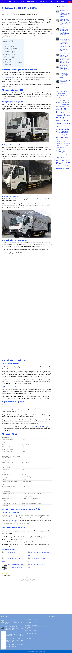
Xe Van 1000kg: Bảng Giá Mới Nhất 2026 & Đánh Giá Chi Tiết (65, 68)
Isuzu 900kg (66, 98)
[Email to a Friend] (26, 580)
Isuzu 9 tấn (61, 98)
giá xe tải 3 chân (59, 95)
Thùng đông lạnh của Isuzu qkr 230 (11, 53)
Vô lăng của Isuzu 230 (9, 57)
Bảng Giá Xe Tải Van (30, 617)
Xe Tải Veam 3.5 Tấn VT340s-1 (42, 552)
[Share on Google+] (31, 580)
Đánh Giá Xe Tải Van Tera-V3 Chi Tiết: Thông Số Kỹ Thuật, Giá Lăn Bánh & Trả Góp (65, 22)
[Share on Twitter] (23, 580)
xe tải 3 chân (61, 126)
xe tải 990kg (62, 141)
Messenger (3, 643)
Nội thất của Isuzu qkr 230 (9, 54)
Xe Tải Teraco (40, 1)
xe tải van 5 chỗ (61, 166)
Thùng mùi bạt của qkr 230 (10, 49)
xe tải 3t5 (63, 132)
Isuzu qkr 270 (59, 100)
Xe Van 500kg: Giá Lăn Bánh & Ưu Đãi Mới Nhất (65, 55)
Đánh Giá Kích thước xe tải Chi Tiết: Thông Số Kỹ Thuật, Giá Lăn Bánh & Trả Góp (65, 40)
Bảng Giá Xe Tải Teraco (31, 620)
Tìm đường (3, 634)
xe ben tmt (64, 106)
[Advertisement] (63, 192)
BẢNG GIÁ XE (54, 1)
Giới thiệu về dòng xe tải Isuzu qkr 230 (12, 45)
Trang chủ (5, 14)
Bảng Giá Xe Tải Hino (30, 638)
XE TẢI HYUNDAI (21, 1)
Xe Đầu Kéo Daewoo (39, 558)
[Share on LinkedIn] (33, 580)
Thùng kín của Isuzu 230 (9, 51)
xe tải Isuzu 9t (60, 145)
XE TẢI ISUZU (30, 1)
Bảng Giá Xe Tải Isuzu (30, 633)
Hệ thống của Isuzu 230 (9, 56)
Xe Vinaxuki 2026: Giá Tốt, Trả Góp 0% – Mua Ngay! (64, 61)
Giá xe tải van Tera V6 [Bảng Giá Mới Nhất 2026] (64, 75)
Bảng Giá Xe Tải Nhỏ (30, 622)
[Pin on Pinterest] (28, 580)
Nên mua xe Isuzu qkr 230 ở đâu (11, 66)
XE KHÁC (48, 1)
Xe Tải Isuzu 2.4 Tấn (39, 564)
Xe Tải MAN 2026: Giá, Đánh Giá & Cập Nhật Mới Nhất (65, 48)
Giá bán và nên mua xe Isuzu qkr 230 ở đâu (13, 62)
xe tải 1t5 (63, 115)
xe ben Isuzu (59, 106)
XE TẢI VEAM (12, 1)
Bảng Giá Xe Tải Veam (31, 625)
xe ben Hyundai (65, 104)
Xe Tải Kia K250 (12, 552)
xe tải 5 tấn (61, 135)
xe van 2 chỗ (65, 168)
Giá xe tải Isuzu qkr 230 (9, 64)
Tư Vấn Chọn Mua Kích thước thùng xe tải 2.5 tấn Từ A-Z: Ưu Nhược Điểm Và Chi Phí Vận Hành (65, 31)
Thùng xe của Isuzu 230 (8, 46)
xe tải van (61, 160)
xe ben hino (59, 104)
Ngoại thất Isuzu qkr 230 (8, 59)
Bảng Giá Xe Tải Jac (30, 628)
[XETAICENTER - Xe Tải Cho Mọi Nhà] (3, 1)
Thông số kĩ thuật (7, 61)
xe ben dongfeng (65, 102)
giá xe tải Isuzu (13, 520)
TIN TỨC (62, 1)
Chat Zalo (3, 639)
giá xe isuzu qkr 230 (66, 93)
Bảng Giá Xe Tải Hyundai (31, 636)
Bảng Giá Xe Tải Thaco (31, 630)
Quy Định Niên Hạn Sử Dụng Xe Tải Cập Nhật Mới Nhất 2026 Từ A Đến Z (65, 13)
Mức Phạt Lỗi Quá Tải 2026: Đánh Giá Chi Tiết (65, 82)
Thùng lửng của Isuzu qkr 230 (10, 48)
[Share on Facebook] (21, 580)
